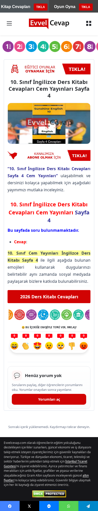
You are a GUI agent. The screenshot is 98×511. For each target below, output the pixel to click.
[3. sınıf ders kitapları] (31, 46)
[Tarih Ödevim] (78, 314)
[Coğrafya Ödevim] (66, 314)
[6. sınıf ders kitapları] (66, 46)
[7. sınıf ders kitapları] (78, 46)
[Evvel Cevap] (49, 24)
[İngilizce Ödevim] (31, 314)
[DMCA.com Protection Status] (49, 493)
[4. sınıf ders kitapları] (43, 46)
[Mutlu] (14, 346)
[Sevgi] (37, 346)
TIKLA (40, 7)
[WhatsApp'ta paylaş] (68, 506)
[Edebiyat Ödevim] (55, 314)
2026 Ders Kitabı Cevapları (49, 297)
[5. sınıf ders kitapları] (55, 46)
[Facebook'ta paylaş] (10, 506)
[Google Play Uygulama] (49, 155)
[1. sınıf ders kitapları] (8, 46)
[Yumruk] (72, 346)
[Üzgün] (60, 346)
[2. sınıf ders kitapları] (19, 46)
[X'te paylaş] (29, 506)
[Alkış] (26, 346)
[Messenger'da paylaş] (49, 506)
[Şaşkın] (49, 346)
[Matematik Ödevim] (19, 314)
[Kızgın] (83, 346)
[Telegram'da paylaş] (88, 506)
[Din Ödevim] (43, 314)
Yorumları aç (49, 399)
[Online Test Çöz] (49, 69)
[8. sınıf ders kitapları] (89, 46)
